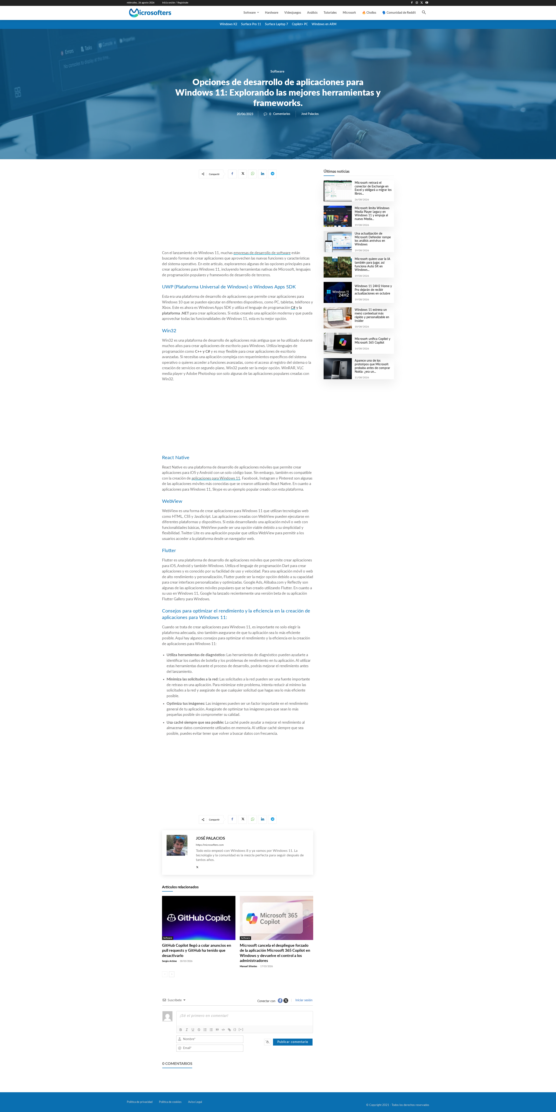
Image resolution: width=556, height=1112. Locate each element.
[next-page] (171, 974)
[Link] (229, 1029)
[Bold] (181, 1029)
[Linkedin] (262, 174)
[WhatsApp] (252, 174)
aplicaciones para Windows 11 (216, 478)
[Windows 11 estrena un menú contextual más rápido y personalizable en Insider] (338, 317)
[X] (421, 2)
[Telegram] (272, 174)
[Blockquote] (217, 1029)
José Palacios (310, 114)
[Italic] (187, 1029)
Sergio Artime (169, 961)
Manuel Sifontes (248, 966)
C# (293, 307)
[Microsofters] (160, 13)
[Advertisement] (237, 215)
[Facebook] (411, 2)
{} (235, 1029)
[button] (424, 13)
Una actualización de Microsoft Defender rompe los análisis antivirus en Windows (373, 239)
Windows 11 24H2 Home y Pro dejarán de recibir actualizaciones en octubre (373, 290)
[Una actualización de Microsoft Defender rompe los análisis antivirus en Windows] (338, 241)
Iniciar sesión (304, 1000)
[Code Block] (223, 1029)
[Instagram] (416, 2)
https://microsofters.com (210, 845)
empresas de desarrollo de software (262, 253)
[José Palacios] (179, 852)
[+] (241, 1029)
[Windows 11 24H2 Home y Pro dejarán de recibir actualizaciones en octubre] (338, 292)
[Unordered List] (211, 1029)
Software (277, 71)
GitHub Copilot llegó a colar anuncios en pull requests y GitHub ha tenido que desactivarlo (196, 951)
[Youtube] (426, 2)
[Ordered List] (205, 1029)
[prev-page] (164, 974)
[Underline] (193, 1029)
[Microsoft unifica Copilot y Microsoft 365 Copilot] (338, 343)
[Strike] (199, 1029)
